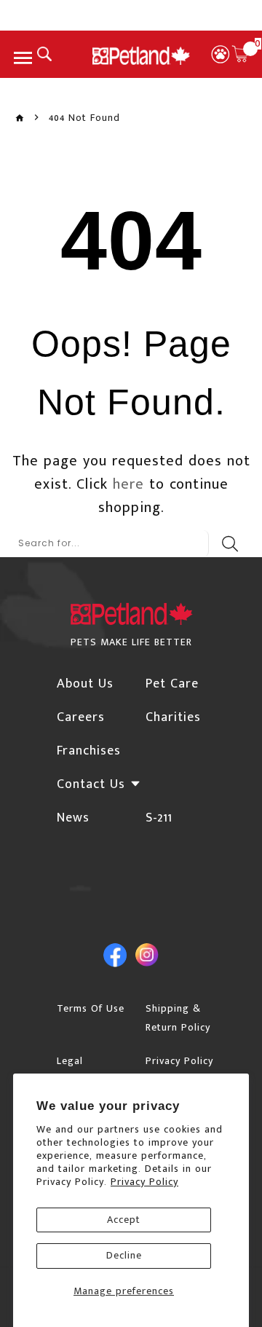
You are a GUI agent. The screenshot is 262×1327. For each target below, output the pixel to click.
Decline (124, 1255)
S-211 (159, 818)
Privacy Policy (144, 1181)
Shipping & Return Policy (178, 1018)
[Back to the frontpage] (20, 118)
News (73, 818)
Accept (123, 1219)
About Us (85, 684)
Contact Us (91, 784)
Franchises (89, 751)
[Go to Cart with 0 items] (240, 54)
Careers (81, 717)
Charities (173, 717)
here (128, 484)
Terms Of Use (90, 1008)
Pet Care (172, 684)
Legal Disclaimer (82, 1070)
